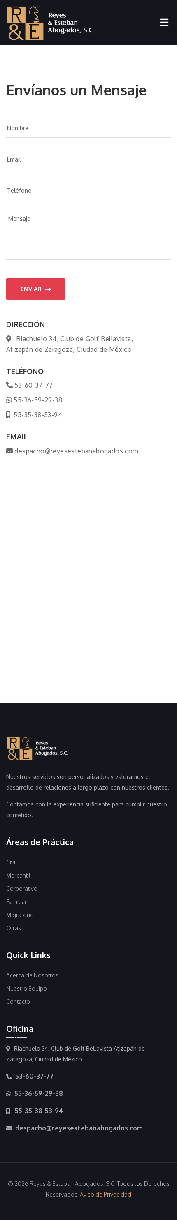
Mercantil (18, 875)
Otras (13, 927)
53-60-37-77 (33, 385)
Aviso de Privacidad (105, 1194)
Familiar (16, 901)
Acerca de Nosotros (32, 975)
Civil (11, 862)
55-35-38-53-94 (38, 415)
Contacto (18, 1001)
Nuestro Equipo (26, 988)
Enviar (32, 288)
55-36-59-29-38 (38, 400)
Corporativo (21, 888)
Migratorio (20, 914)
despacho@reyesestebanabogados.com (76, 451)
